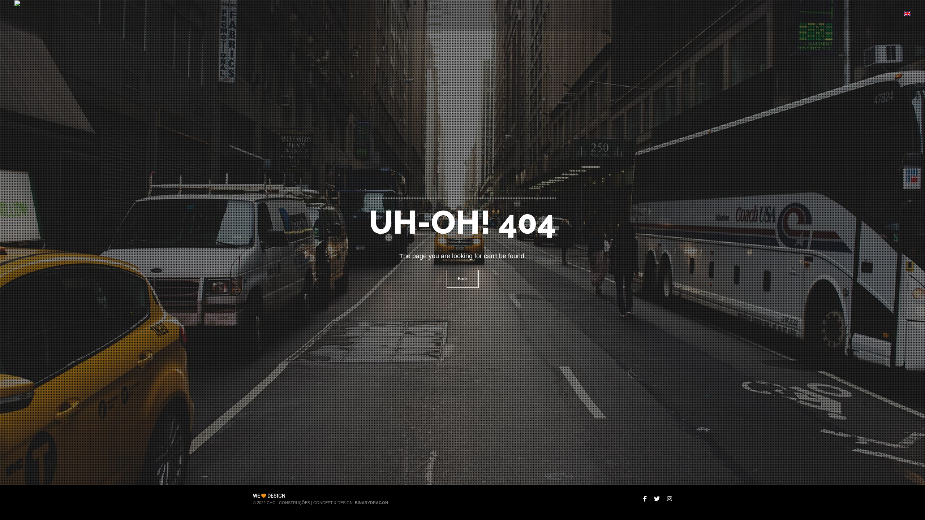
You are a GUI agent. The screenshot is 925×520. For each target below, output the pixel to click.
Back (463, 278)
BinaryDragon (371, 502)
